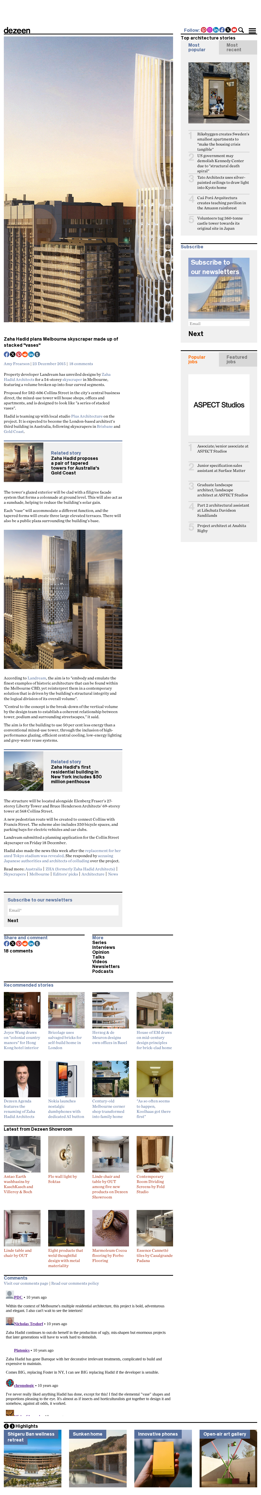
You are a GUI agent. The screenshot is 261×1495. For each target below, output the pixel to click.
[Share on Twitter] (13, 355)
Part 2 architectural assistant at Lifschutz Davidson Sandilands (223, 510)
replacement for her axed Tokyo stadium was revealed (62, 853)
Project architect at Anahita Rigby (221, 528)
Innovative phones (158, 1434)
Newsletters (106, 966)
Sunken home (87, 1434)
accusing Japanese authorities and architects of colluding (58, 858)
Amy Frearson (17, 363)
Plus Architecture (87, 416)
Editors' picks (65, 874)
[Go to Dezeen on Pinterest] (204, 30)
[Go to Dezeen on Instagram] (210, 30)
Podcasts (102, 971)
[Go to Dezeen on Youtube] (234, 30)
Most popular (196, 47)
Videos (99, 961)
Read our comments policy (75, 1283)
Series (99, 942)
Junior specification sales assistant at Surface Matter (221, 468)
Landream (37, 677)
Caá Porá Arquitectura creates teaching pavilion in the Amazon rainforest (221, 202)
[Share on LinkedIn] (31, 355)
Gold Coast (14, 431)
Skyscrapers (15, 874)
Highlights (27, 1426)
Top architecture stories (208, 38)
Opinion (100, 952)
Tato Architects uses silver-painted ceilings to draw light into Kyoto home (223, 182)
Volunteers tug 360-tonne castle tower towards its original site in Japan (220, 223)
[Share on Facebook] (7, 355)
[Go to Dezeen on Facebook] (222, 30)
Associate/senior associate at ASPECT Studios (223, 449)
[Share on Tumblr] (37, 355)
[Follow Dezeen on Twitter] (228, 30)
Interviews (103, 947)
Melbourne (39, 874)
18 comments (81, 363)
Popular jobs (196, 359)
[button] (241, 30)
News (113, 874)
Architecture (93, 874)
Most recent (234, 47)
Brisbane (105, 426)
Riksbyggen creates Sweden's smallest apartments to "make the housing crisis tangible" (223, 142)
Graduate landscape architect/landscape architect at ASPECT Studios (222, 489)
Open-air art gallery (224, 1434)
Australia (33, 869)
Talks (98, 957)
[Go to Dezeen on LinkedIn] (216, 30)
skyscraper (72, 379)
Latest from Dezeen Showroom (38, 1129)
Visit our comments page (26, 1283)
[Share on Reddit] (25, 355)
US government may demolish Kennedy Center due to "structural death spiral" (220, 163)
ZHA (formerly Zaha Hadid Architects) (80, 869)
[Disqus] (88, 1352)
